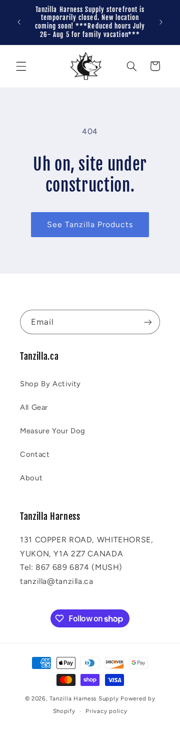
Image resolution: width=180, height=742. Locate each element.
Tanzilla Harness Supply (84, 698)
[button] (21, 66)
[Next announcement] (161, 22)
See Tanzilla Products (90, 224)
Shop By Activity (50, 383)
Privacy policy (106, 710)
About (31, 477)
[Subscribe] (148, 322)
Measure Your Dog (53, 430)
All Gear (34, 407)
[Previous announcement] (19, 22)
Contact (35, 454)
